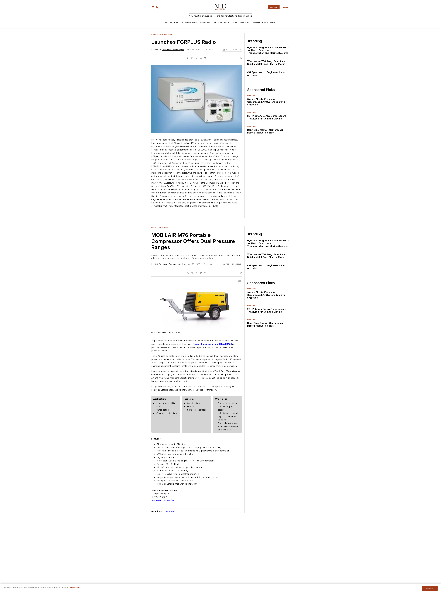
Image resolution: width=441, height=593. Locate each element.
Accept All (429, 588)
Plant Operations (241, 22)
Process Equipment (159, 228)
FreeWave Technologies (173, 49)
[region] (220, 588)
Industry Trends (221, 22)
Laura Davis (169, 511)
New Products (171, 22)
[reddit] (200, 58)
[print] (240, 58)
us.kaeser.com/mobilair (162, 500)
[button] (153, 7)
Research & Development (264, 22)
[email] (205, 58)
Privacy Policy (75, 587)
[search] (157, 7)
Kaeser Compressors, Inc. (174, 264)
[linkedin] (192, 58)
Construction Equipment (162, 35)
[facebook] (188, 58)
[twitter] (196, 58)
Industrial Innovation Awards (196, 22)
